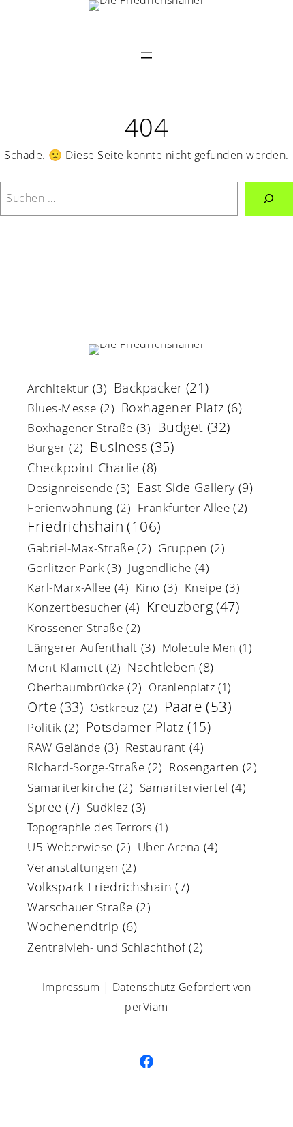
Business (132, 448)
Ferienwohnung (79, 508)
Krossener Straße (84, 629)
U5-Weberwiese (79, 848)
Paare (198, 708)
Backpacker (161, 389)
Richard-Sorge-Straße (95, 768)
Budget (193, 428)
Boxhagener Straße (89, 429)
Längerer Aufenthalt (91, 648)
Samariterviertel (193, 788)
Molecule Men (207, 648)
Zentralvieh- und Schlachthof (115, 948)
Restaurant (164, 748)
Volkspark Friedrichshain (108, 888)
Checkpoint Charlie (92, 468)
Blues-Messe (70, 409)
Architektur (67, 389)
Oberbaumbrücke (84, 688)
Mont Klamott (74, 668)
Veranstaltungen (81, 868)
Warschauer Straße (89, 908)
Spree (53, 808)
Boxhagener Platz (182, 409)
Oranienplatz (190, 688)
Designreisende (79, 489)
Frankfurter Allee (193, 508)
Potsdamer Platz (148, 728)
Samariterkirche (80, 788)
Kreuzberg (193, 607)
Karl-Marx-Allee (78, 588)
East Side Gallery (195, 488)
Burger (55, 448)
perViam (146, 1006)
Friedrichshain (94, 527)
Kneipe (213, 588)
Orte (55, 708)
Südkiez (116, 808)
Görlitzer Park (74, 568)
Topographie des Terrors (97, 828)
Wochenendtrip (82, 928)
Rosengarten (213, 768)
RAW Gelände (73, 748)
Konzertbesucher (83, 608)
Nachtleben (170, 668)
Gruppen (191, 549)
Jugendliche (168, 568)
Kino (157, 588)
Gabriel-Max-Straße (89, 549)
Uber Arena (178, 848)
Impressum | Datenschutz (109, 987)
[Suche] (269, 199)
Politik (53, 728)
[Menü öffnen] (146, 55)
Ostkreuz (124, 708)
